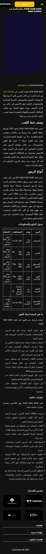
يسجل (24, 4)
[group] (34, 501)
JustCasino (23, 85)
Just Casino (8, 91)
